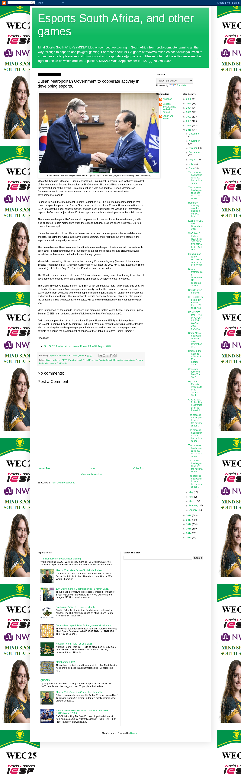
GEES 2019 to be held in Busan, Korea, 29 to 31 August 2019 (77, 346)
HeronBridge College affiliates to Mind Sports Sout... (195, 358)
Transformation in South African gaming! (60, 558)
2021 (189, 121)
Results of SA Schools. (195, 291)
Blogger (134, 733)
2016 (189, 524)
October (193, 148)
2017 (189, 520)
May (191, 492)
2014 (189, 533)
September (194, 152)
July (191, 164)
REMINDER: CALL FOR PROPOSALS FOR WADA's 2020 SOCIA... (195, 320)
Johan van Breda (168, 117)
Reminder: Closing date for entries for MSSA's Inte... (194, 209)
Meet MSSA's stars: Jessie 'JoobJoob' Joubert (79, 570)
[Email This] (100, 355)
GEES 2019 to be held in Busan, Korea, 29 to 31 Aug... (195, 302)
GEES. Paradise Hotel (72, 360)
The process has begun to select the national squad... (195, 177)
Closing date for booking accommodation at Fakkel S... (195, 405)
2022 (189, 116)
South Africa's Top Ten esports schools (75, 607)
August (193, 159)
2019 (189, 130)
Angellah (167, 99)
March (192, 501)
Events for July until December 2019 (195, 225)
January (193, 510)
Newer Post (44, 468)
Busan (49, 360)
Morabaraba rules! (65, 662)
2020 (189, 125)
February (194, 505)
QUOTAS (45, 680)
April (191, 497)
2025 (189, 103)
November (194, 141)
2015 (189, 528)
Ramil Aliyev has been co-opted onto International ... (195, 340)
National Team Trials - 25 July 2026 (74, 643)
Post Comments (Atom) (63, 482)
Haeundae (118, 360)
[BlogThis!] (104, 355)
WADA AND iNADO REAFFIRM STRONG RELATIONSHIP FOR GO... (195, 241)
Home (92, 468)
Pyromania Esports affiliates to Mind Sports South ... (195, 388)
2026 (189, 99)
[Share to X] (107, 355)
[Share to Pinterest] (115, 355)
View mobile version (91, 474)
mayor (53, 363)
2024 (189, 108)
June (191, 168)
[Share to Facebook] (111, 355)
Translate (181, 85)
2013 (189, 537)
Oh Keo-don (62, 363)
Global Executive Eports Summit (97, 360)
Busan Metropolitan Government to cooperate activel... (195, 277)
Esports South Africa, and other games (169, 108)
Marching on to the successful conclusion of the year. (195, 259)
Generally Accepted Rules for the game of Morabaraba (83, 625)
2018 (189, 515)
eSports (56, 360)
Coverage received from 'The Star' (194, 373)
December (194, 133)
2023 (189, 112)
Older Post (138, 468)
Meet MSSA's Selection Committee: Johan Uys (79, 692)
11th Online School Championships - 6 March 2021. (82, 589)
